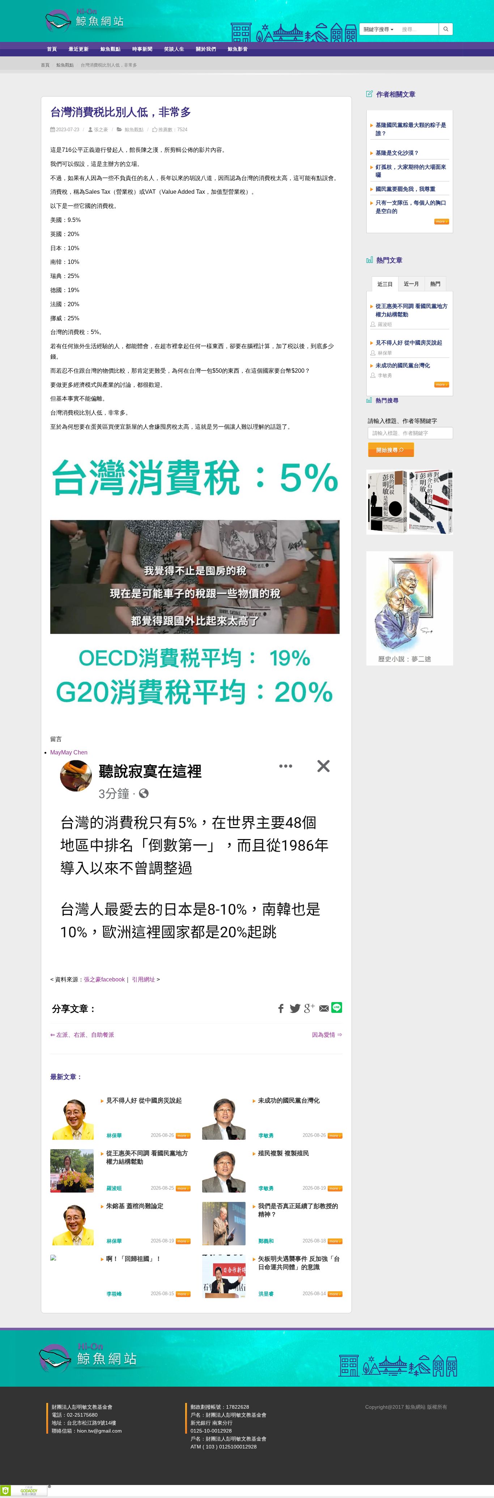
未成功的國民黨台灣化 (289, 1100)
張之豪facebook (104, 979)
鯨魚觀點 (65, 65)
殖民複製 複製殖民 (283, 1153)
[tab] (385, 283)
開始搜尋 (387, 450)
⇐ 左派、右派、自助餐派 (82, 1035)
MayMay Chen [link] (69, 752)
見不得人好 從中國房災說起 (144, 1100)
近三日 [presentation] (385, 284)
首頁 (45, 65)
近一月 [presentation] (411, 284)
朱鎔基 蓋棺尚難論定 (134, 1206)
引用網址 (143, 979)
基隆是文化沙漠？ (397, 153)
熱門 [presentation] (435, 284)
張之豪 (101, 129)
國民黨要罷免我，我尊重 (405, 189)
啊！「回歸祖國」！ (134, 1258)
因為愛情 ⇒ (327, 1035)
